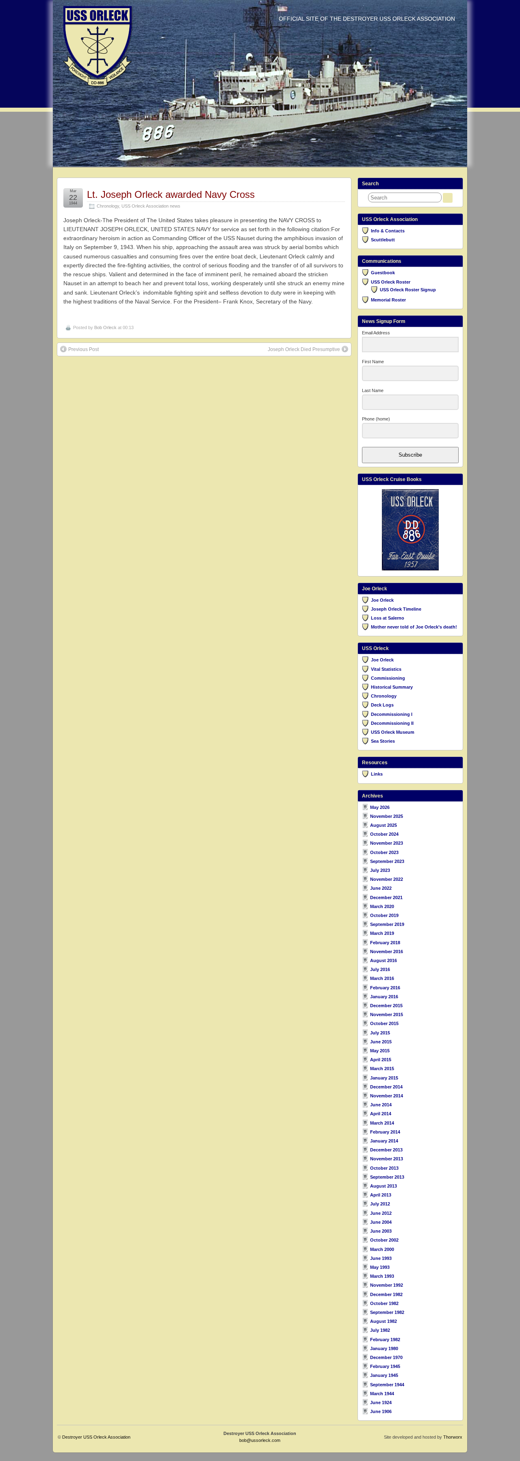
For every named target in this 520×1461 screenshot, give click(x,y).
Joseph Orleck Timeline (396, 609)
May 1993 (380, 1267)
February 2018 (385, 942)
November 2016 (386, 951)
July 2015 (380, 1032)
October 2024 (384, 834)
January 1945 (384, 1375)
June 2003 (381, 1231)
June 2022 (381, 888)
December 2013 (386, 1149)
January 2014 (384, 1140)
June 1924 (381, 1402)
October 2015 (384, 1023)
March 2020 (382, 906)
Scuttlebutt (383, 239)
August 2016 (383, 960)
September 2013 (387, 1177)
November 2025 (386, 816)
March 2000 (382, 1249)
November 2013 (386, 1158)
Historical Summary (392, 687)
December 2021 (386, 897)
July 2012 (380, 1203)
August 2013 (383, 1186)
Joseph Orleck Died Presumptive (304, 349)
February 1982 (385, 1339)
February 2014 (385, 1131)
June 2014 (381, 1104)
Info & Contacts (388, 230)
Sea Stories (383, 741)
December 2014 (386, 1086)
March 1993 (382, 1276)
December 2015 (386, 1005)
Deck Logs (382, 704)
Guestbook (383, 272)
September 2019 (387, 924)
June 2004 (381, 1222)
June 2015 (381, 1041)
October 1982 (384, 1303)
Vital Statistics (386, 669)
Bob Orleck (105, 327)
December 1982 (386, 1294)
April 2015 (380, 1059)
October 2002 (384, 1240)
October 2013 (384, 1168)
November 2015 (386, 1014)
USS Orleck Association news (150, 206)
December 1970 (386, 1357)
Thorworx (452, 1437)
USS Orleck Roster (390, 282)
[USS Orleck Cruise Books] (410, 529)
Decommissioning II (392, 723)
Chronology (108, 206)
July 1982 (380, 1330)
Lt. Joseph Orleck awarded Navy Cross (171, 194)
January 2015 (384, 1077)
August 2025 (383, 825)
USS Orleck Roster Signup (408, 289)
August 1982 (383, 1321)
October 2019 (384, 915)
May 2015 (380, 1050)
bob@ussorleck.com (259, 1440)
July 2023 (380, 870)
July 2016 (380, 969)
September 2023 (387, 861)
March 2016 (382, 978)
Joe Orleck (382, 600)
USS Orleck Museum (392, 732)
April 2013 (380, 1194)
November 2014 (386, 1095)
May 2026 (380, 807)
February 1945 (385, 1366)
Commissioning (388, 678)
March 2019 (382, 933)
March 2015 (382, 1068)
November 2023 (386, 843)
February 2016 (385, 987)
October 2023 (384, 852)
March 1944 (382, 1393)
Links (377, 774)
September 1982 (387, 1312)
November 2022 (386, 879)
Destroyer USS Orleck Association (96, 1437)
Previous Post (83, 349)
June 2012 (381, 1213)
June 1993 (381, 1258)
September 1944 (387, 1384)
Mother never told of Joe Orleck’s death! (414, 626)
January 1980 (384, 1348)
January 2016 (384, 996)
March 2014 (382, 1123)
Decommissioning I (391, 714)
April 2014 (380, 1113)
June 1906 (381, 1411)
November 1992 (386, 1285)
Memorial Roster (388, 299)
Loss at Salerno (387, 618)
